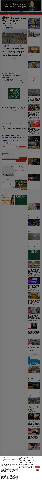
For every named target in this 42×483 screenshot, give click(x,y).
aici (4, 475)
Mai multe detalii (9, 465)
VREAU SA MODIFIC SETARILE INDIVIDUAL (37, 470)
